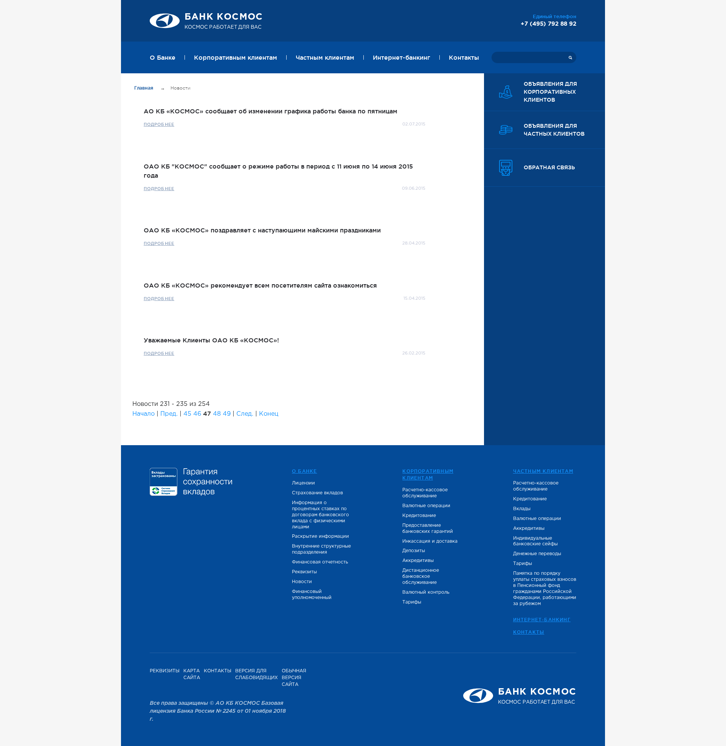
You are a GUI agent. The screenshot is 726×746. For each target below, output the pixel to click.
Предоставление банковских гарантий (427, 528)
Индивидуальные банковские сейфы (535, 541)
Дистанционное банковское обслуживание (420, 576)
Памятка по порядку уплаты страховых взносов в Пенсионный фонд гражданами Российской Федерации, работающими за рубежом (544, 588)
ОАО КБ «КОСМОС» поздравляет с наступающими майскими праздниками (262, 230)
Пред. (169, 414)
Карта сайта (191, 674)
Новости (302, 582)
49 (227, 414)
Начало (143, 414)
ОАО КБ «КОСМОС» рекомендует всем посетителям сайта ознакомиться (260, 285)
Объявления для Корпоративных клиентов (550, 92)
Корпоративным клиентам (235, 57)
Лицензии (303, 483)
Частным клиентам (325, 57)
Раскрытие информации (320, 536)
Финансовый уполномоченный (312, 595)
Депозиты (413, 551)
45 (187, 414)
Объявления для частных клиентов (554, 130)
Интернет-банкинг (401, 57)
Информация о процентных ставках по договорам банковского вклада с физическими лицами (320, 515)
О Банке (162, 57)
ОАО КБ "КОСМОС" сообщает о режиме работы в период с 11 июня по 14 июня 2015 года (278, 171)
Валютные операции (426, 506)
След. (244, 414)
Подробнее (159, 124)
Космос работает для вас (224, 21)
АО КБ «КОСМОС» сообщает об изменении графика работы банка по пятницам (270, 111)
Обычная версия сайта (294, 678)
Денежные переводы (537, 554)
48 (217, 414)
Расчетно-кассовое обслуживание (425, 493)
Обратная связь (549, 167)
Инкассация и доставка (430, 541)
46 (197, 414)
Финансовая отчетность (320, 562)
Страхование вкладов (317, 493)
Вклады (522, 509)
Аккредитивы (418, 561)
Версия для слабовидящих (256, 674)
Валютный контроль (425, 592)
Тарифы (411, 602)
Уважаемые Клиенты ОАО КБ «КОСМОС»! (211, 340)
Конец (268, 414)
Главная (144, 87)
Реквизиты (304, 572)
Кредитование (419, 516)
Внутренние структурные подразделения (321, 549)
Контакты (464, 57)
